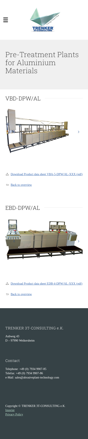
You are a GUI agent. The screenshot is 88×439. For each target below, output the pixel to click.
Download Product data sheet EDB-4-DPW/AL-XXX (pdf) (46, 283)
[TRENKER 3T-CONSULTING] (44, 19)
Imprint (10, 410)
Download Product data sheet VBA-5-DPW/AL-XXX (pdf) (47, 174)
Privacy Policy (14, 414)
